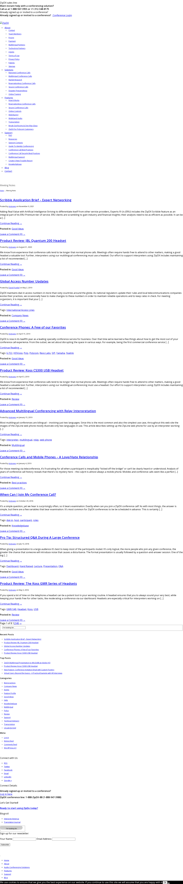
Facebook (8, 770)
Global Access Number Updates (24, 281)
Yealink (70, 353)
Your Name (6, 838)
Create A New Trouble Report (20, 160)
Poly (26, 353)
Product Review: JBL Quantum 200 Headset (33, 240)
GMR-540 (11, 609)
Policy (6, 710)
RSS (5, 763)
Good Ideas (18, 228)
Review (15, 399)
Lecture (38, 566)
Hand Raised (26, 566)
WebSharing (13, 115)
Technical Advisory (11, 721)
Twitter (7, 766)
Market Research (15, 80)
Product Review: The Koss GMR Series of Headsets (38, 583)
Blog (7, 167)
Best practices (19, 482)
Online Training (15, 94)
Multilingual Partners (17, 45)
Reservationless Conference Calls (22, 83)
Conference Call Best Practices (21, 150)
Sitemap (12, 66)
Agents (11, 52)
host (16, 520)
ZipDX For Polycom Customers (21, 129)
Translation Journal (12, 822)
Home (2, 191)
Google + (8, 780)
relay (36, 439)
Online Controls (15, 111)
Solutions (9, 69)
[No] (168, 883)
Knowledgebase (15, 164)
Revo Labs (45, 353)
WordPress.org (10, 748)
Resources (13, 139)
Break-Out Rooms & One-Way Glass (23, 125)
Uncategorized (10, 728)
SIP (53, 353)
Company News (20, 315)
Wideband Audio (15, 118)
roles (35, 520)
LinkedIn (7, 777)
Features (9, 97)
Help (6, 700)
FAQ (10, 135)
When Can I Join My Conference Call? (28, 494)
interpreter (12, 439)
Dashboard (12, 566)
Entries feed (9, 741)
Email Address (44, 838)
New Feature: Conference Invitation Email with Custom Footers (29, 670)
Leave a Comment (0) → (12, 234)
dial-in (9, 520)
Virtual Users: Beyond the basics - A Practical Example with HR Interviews (33, 673)
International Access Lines (20, 310)
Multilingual (18, 445)
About (7, 27)
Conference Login (62, 15)
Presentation (50, 566)
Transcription (14, 122)
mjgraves (12, 206)
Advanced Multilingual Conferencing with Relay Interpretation (48, 411)
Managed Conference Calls (19, 72)
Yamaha (60, 353)
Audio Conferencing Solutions (17, 867)
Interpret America (11, 818)
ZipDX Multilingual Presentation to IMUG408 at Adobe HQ (27, 663)
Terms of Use (14, 55)
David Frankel (14, 287)
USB (36, 609)
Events (6, 690)
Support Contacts (16, 142)
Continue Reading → (11, 223)
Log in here (6, 794)
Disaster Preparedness (18, 90)
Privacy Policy (14, 59)
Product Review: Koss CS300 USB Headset (32, 370)
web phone (46, 439)
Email (6, 773)
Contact (12, 30)
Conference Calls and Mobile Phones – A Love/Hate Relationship (49, 457)
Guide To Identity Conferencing (21, 146)
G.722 (9, 353)
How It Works (14, 100)
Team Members (15, 34)
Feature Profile (10, 693)
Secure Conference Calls (18, 87)
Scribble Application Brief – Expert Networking (35, 200)
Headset (21, 609)
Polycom (33, 353)
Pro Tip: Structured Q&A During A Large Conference (40, 537)
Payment (12, 41)
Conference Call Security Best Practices (24, 153)
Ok (165, 882)
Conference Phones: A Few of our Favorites (33, 327)
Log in (6, 737)
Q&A (60, 566)
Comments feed (10, 744)
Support (8, 132)
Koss (30, 609)
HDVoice (18, 353)
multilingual (26, 439)
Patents (12, 63)
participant (26, 520)
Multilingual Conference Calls (20, 76)
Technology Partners (17, 48)
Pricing (11, 37)
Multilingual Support (17, 157)
